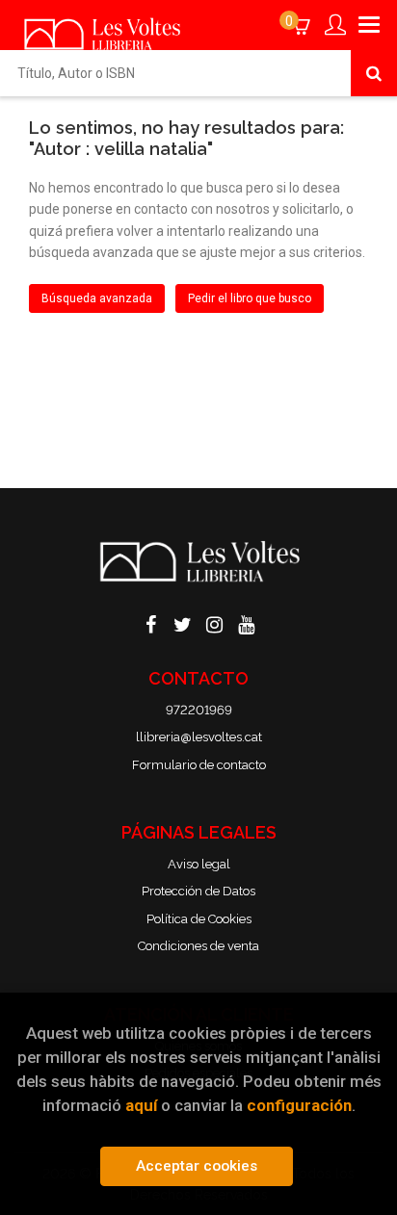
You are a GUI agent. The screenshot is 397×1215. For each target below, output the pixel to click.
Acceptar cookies (196, 1166)
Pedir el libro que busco (249, 298)
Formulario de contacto (199, 765)
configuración (299, 1105)
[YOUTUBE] (246, 622)
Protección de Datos (198, 891)
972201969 (199, 710)
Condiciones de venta (198, 946)
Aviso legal (199, 864)
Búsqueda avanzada (96, 298)
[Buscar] (374, 73)
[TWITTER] (183, 622)
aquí (141, 1105)
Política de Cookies (198, 919)
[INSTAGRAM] (214, 622)
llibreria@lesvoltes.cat (199, 737)
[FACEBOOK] (151, 622)
